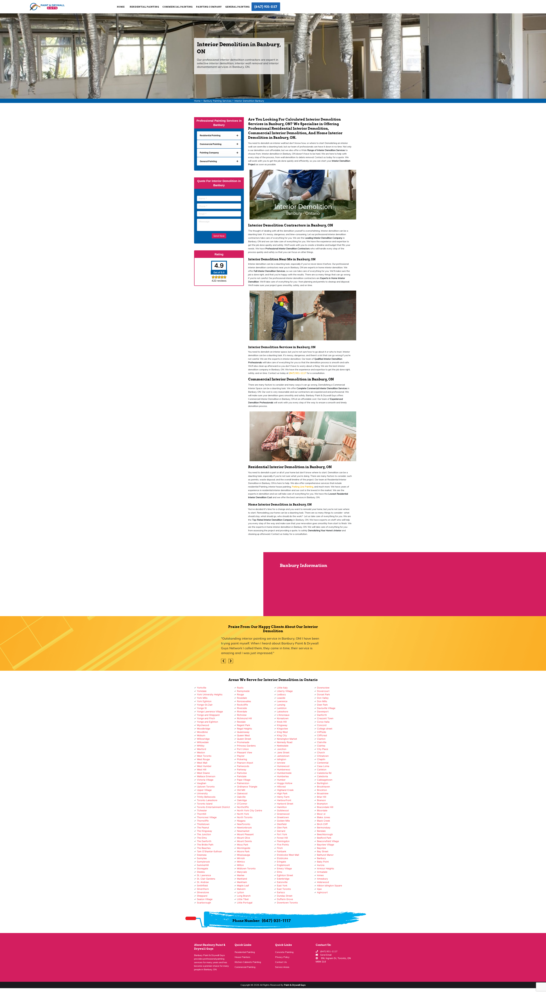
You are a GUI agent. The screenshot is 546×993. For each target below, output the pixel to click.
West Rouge (203, 764)
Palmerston (243, 788)
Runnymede (243, 695)
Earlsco (281, 897)
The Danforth (204, 846)
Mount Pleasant (245, 839)
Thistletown (203, 829)
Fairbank (281, 856)
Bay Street (322, 856)
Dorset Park (323, 699)
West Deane (203, 777)
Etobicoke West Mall (288, 859)
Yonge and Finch (206, 723)
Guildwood (283, 815)
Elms (279, 876)
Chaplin (321, 764)
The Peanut (203, 832)
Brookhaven (323, 791)
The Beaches (204, 852)
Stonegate (202, 873)
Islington (281, 764)
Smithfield (202, 890)
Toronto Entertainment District (213, 811)
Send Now (219, 235)
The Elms (202, 842)
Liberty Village (285, 695)
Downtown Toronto (287, 907)
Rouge (240, 699)
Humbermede (284, 777)
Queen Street (244, 743)
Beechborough (325, 839)
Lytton (240, 897)
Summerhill (203, 869)
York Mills (202, 702)
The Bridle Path (205, 849)
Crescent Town (325, 723)
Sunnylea (202, 863)
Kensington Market (287, 743)
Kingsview (282, 733)
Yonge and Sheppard (208, 719)
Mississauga (243, 859)
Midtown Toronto (246, 873)
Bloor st (321, 818)
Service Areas (282, 971)
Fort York (282, 839)
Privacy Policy (282, 961)
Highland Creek (285, 794)
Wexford (201, 753)
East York (282, 890)
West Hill (201, 774)
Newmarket (243, 835)
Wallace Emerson (206, 781)
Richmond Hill (244, 723)
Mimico (241, 866)
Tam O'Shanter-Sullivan (209, 856)
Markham (242, 887)
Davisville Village (326, 713)
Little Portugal (244, 907)
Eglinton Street (285, 880)
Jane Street (283, 757)
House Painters (242, 961)
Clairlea (321, 750)
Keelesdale (282, 750)
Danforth (322, 719)
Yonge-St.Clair (205, 709)
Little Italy (282, 692)
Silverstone (203, 897)
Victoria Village (205, 784)
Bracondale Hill (325, 811)
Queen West (243, 740)
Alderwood (323, 887)
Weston (201, 757)
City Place (322, 753)
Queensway (243, 736)
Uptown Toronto (206, 791)
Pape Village (243, 784)
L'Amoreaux (283, 719)
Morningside (243, 852)
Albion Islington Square (329, 890)
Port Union (243, 753)
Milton (240, 869)
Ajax (319, 893)
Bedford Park (324, 842)
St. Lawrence (204, 880)
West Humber (204, 771)
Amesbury (322, 883)
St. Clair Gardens (206, 883)
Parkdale (241, 781)
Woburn (201, 740)
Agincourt (322, 897)
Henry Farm (283, 801)
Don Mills (322, 706)
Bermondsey (323, 832)
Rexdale (241, 726)
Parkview (242, 777)
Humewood (283, 771)
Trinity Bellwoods (206, 801)
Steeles (201, 876)
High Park (282, 798)
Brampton (322, 808)
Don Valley (323, 702)
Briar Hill (321, 801)
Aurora (320, 869)
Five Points (283, 849)
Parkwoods (243, 771)
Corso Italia (323, 726)
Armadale (322, 876)
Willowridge (203, 743)
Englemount (283, 869)
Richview (242, 719)
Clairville (321, 747)
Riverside (242, 713)
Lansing (281, 709)
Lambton (282, 713)
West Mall (202, 767)
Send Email (325, 959)
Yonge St (202, 713)
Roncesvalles (244, 706)
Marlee (240, 880)
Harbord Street (285, 808)
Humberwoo (283, 774)
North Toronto (245, 822)
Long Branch (244, 900)
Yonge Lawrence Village (210, 716)
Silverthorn (203, 893)
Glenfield (282, 829)
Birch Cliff (322, 829)
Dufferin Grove (285, 904)
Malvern (241, 893)
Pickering (242, 764)
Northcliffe (243, 811)
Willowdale (203, 747)
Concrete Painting (284, 956)
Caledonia (322, 781)
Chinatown (323, 760)
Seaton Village (204, 904)
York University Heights (209, 699)
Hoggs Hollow (284, 788)
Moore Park (243, 856)
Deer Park (322, 709)
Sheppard (202, 900)
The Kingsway (204, 835)
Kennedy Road (284, 747)
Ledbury (281, 699)
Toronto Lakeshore (207, 805)
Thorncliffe (203, 825)
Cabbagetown (324, 784)
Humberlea (283, 781)
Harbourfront (284, 805)
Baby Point (323, 866)
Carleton (321, 774)
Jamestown (283, 760)
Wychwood (203, 730)
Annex (320, 880)
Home (121, 7)
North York (243, 818)
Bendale (321, 835)
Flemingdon (283, 846)
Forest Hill (282, 842)
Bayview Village (325, 849)
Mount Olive (243, 842)
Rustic (240, 692)
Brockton (322, 794)
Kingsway (282, 730)
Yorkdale (201, 695)
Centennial (322, 767)
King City (282, 740)
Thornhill (201, 818)
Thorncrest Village (207, 822)
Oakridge (242, 805)
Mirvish (241, 863)
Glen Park (282, 832)
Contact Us (281, 966)
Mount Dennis (244, 846)
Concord (321, 730)
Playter (241, 760)
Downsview (323, 692)
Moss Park (242, 849)
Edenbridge (283, 883)
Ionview (281, 767)
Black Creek (323, 825)
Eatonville (282, 887)
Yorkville (201, 692)
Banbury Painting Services (217, 100)
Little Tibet (243, 904)
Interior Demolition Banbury (249, 100)
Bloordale (322, 815)
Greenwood (283, 818)
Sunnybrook (203, 866)
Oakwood (242, 798)
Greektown (283, 822)
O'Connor (242, 808)
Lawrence (282, 706)
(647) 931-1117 (265, 7)
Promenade (243, 747)
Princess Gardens (246, 750)
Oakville (241, 801)
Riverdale (242, 716)
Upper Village (204, 794)
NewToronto (243, 829)
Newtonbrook (244, 832)
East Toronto (284, 893)
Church (321, 757)
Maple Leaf (243, 890)
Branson (321, 805)
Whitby (200, 750)
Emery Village (284, 873)
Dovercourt (323, 695)
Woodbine (202, 736)
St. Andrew (203, 887)
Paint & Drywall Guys (295, 989)
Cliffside (321, 736)
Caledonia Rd (324, 777)
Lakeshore (282, 716)
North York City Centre (249, 815)
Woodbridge (203, 733)
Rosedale (242, 702)
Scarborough (204, 907)
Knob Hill (282, 726)
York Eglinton (204, 706)
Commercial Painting (245, 971)
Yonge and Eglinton (207, 726)
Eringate (281, 866)
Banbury (321, 863)
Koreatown (282, 723)
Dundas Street (284, 900)
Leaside (281, 702)
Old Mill (241, 794)
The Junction (204, 839)
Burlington (322, 788)
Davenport (323, 716)
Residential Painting (245, 956)
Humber (281, 784)
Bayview (321, 852)
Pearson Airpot (245, 767)
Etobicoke (282, 863)
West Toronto (204, 760)
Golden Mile (283, 825)
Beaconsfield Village (328, 846)
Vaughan (201, 788)
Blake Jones (323, 822)
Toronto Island (204, 808)
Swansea (201, 859)
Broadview (322, 798)
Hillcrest (281, 791)
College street (324, 733)
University (202, 798)
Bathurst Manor (325, 859)
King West (282, 736)
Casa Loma (323, 771)
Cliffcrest (322, 740)
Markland (242, 883)
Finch (280, 852)
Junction (281, 753)
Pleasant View (244, 757)
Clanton (321, 743)
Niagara (241, 825)
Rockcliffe (242, 709)
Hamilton (282, 811)
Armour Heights (325, 873)
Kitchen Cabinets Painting (248, 966)
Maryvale (242, 876)
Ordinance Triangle (247, 791)
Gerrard (281, 835)
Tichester (202, 815)
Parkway (241, 774)
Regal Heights (244, 733)
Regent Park (243, 730)
